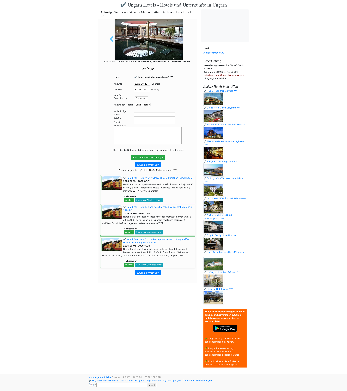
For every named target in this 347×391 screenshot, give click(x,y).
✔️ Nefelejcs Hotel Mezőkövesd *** (221, 272)
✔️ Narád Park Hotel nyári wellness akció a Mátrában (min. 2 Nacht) (158, 177)
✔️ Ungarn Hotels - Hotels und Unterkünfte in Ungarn (173, 4)
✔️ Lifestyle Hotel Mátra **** (218, 289)
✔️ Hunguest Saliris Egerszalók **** (221, 161)
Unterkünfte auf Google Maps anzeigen (223, 75)
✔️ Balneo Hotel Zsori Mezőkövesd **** (224, 124)
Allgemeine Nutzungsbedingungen (163, 380)
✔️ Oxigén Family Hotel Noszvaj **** (222, 235)
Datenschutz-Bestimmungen (197, 380)
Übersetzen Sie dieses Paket (149, 200)
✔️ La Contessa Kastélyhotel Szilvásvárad (225, 198)
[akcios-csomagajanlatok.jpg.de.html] (112, 39)
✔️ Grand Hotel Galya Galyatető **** (222, 107)
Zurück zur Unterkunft (147, 164)
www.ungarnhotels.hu (100, 377)
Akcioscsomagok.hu (213, 52)
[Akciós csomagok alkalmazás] (225, 328)
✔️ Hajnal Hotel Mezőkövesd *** (220, 90)
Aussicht (129, 200)
